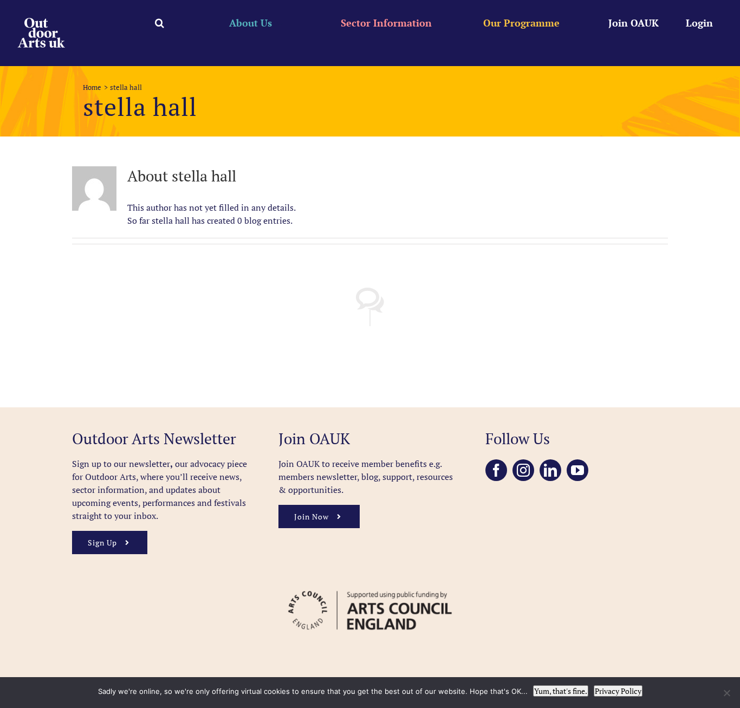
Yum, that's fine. (560, 691)
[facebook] (496, 470)
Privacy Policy (618, 691)
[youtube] (577, 470)
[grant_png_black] (369, 586)
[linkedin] (550, 470)
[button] (159, 23)
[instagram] (523, 470)
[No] (726, 692)
